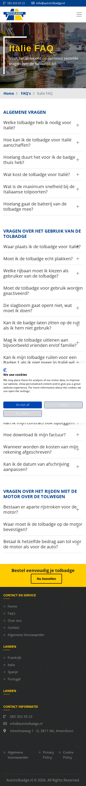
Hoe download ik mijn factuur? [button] (34, 435)
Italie (11, 665)
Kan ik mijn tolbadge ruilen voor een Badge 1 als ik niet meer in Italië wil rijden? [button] (40, 362)
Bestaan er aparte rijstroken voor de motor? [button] (40, 509)
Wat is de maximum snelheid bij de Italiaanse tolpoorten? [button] (39, 189)
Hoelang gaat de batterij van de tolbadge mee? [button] (35, 206)
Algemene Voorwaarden (26, 635)
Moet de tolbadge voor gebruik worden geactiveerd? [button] (43, 290)
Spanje (13, 672)
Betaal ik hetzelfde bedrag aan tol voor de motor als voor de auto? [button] (42, 544)
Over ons (15, 620)
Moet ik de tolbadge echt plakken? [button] (38, 259)
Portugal (14, 679)
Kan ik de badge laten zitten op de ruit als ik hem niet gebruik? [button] (41, 325)
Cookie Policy (68, 754)
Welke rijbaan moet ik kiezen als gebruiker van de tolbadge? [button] (36, 273)
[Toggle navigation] (79, 14)
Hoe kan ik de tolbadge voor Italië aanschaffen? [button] (37, 142)
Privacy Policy (48, 754)
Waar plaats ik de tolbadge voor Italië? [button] (42, 247)
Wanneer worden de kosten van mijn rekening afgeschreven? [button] (40, 449)
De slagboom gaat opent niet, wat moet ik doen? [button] (37, 308)
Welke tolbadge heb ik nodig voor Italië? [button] (37, 125)
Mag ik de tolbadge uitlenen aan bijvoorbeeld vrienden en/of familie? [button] (40, 342)
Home (9, 93)
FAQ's (25, 93)
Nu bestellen (46, 579)
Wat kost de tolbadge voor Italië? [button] (36, 174)
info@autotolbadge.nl (50, 3)
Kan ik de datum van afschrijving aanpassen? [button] (36, 466)
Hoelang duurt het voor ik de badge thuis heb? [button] (39, 159)
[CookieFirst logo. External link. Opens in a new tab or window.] (5, 370)
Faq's (11, 613)
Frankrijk (14, 657)
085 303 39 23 (16, 3)
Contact (13, 627)
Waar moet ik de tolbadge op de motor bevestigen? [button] (42, 526)
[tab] (43, 125)
